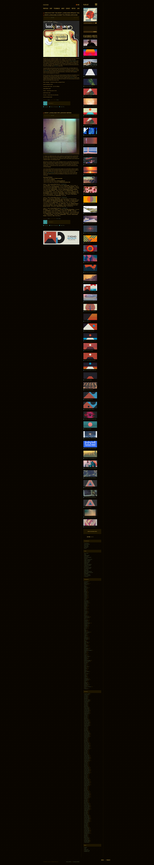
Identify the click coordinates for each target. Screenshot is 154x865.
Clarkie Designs (87, 555)
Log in (85, 848)
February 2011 (86, 791)
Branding (85, 591)
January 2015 (86, 744)
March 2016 (86, 731)
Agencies (85, 582)
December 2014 (87, 745)
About (62, 8)
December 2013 (87, 757)
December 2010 (87, 793)
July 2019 (85, 695)
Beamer (85, 548)
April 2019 (86, 698)
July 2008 (85, 823)
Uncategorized (86, 679)
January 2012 (86, 780)
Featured (85, 608)
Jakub (52, 17)
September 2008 (87, 821)
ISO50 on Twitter (87, 561)
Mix (57, 218)
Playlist (90, 4)
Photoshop (86, 649)
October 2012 (86, 771)
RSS (77, 4)
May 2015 (86, 740)
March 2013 (86, 766)
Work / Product (106, 860)
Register (85, 847)
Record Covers (86, 661)
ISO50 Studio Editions (88, 564)
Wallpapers (86, 682)
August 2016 (86, 726)
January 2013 (86, 768)
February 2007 (86, 838)
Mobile (85, 641)
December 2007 (87, 830)
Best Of (85, 588)
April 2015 (86, 741)
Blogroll (85, 589)
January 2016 (86, 732)
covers (85, 598)
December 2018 (87, 699)
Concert (85, 596)
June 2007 (86, 834)
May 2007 (86, 835)
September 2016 (87, 725)
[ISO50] (47, 4)
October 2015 (86, 735)
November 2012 (87, 770)
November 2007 (87, 831)
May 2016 (86, 729)
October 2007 (86, 832)
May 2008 (86, 825)
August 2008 (86, 822)
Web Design (86, 684)
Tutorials (85, 676)
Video (85, 681)
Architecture (86, 587)
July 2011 (85, 786)
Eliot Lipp (46, 70)
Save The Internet (87, 574)
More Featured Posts (92, 531)
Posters (85, 652)
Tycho (85, 677)
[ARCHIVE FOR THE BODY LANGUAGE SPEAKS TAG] (61, 12)
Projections (86, 658)
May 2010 (86, 800)
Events (85, 606)
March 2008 (86, 827)
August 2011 (86, 785)
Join (78, 8)
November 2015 (87, 734)
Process (85, 654)
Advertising (86, 581)
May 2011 (85, 788)
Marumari (72, 77)
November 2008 (87, 819)
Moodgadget (86, 573)
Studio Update (86, 671)
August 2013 (86, 761)
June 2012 (86, 775)
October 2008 (86, 820)
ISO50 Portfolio (86, 562)
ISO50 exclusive (87, 632)
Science (85, 664)
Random (85, 659)
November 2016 (87, 723)
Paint (85, 647)
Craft (85, 599)
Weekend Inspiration (87, 686)
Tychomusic (86, 576)
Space (85, 669)
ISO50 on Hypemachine (88, 559)
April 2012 (86, 777)
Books (85, 590)
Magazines (86, 637)
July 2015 (85, 738)
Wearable (85, 683)
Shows (85, 667)
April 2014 (86, 753)
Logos (85, 636)
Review (85, 663)
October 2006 (86, 842)
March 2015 (86, 742)
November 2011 (86, 782)
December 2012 (87, 769)
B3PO (85, 554)
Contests (85, 597)
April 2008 (86, 826)
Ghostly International (87, 557)
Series (85, 665)
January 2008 (86, 829)
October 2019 (86, 694)
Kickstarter (86, 633)
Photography (86, 648)
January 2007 (86, 839)
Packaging (86, 646)
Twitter (73, 8)
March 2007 (86, 837)
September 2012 (87, 772)
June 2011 (86, 787)
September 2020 (87, 693)
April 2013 (86, 765)
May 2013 (86, 764)
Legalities (85, 635)
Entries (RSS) (68, 861)
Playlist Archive (90, 23)
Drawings (85, 604)
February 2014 (86, 755)
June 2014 (86, 751)
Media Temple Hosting (90, 537)
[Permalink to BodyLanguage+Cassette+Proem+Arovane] (60, 15)
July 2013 (85, 762)
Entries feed (86, 849)
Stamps (85, 670)
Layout (85, 634)
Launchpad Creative (87, 568)
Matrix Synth (86, 569)
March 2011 (86, 790)
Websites (85, 685)
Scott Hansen (86, 543)
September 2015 (87, 736)
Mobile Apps (86, 642)
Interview (85, 628)
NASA (85, 644)
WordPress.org (86, 851)
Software (85, 668)
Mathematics (86, 638)
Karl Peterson (86, 566)
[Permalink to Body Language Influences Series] (57, 112)
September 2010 (87, 796)
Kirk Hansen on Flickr (87, 567)
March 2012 (86, 778)
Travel (85, 674)
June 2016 (86, 728)
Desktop (85, 603)
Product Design (86, 656)
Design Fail (86, 601)
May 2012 (86, 776)
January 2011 (86, 792)
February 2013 (86, 767)
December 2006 (87, 840)
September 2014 (87, 748)
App (85, 585)
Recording (86, 662)
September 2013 (87, 760)
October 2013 (86, 759)
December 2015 (87, 733)
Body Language (51, 172)
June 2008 (86, 824)
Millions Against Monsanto (88, 572)
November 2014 (87, 746)
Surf (85, 672)
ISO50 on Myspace (87, 560)
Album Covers (86, 583)
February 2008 (86, 828)
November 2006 (87, 841)
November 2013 (87, 758)
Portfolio (45, 8)
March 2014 (86, 754)
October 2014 (86, 747)
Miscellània (86, 639)
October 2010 (86, 795)
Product (85, 655)
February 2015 (86, 743)
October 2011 (86, 783)
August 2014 (86, 749)
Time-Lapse (86, 673)
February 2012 (86, 779)
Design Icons (86, 602)
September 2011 (87, 784)
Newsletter (86, 645)
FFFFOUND (86, 556)
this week (56, 65)
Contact (68, 8)
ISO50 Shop (86, 563)
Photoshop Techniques (88, 650)
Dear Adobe (86, 600)
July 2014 (85, 750)
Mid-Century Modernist (88, 571)
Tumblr (85, 675)
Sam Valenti (86, 547)
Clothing (85, 594)
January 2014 (86, 756)
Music (58, 99)
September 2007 (87, 833)
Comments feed (87, 850)
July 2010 (85, 798)
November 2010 (87, 794)
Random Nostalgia (87, 660)
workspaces (86, 688)
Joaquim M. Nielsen (87, 565)
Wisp (75, 70)
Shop (51, 8)
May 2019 (86, 697)
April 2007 (86, 836)
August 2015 (86, 737)
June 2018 (86, 703)
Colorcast (85, 595)
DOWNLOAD (63, 184)
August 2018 (86, 701)
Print (85, 653)
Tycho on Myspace (87, 575)
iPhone (85, 630)
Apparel (85, 586)
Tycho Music (57, 8)
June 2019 (86, 696)
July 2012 (85, 774)
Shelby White (86, 546)
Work (85, 687)
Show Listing (86, 666)
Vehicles (85, 680)
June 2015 (86, 739)
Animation (86, 584)
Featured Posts (90, 36)
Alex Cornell (86, 545)
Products (85, 657)
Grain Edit (86, 558)
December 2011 (86, 781)
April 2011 (85, 789)
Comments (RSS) (76, 861)
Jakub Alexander (87, 544)
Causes (85, 593)
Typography (86, 678)
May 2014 (86, 752)
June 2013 (86, 763)
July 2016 (85, 727)
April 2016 (86, 730)
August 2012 (86, 773)
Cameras (85, 592)
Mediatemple (86, 570)
